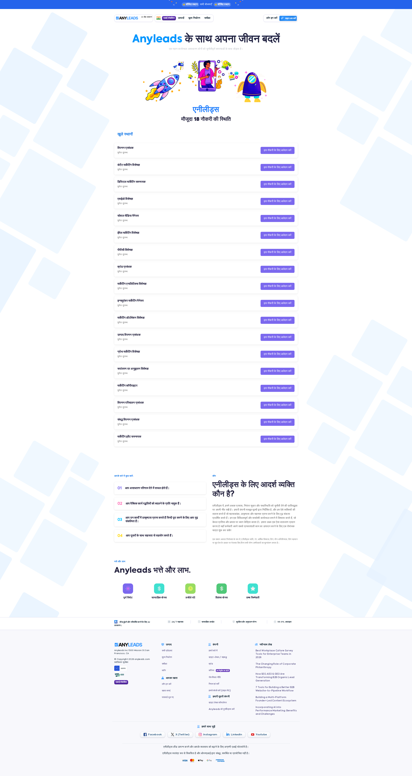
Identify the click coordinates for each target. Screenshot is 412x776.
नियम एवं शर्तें (214, 684)
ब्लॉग (164, 670)
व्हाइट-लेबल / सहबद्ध (218, 657)
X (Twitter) (182, 734)
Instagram (210, 734)
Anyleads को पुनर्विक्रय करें (221, 709)
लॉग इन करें (271, 18)
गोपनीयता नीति (215, 677)
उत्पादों (181, 18)
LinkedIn (236, 734)
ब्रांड (211, 664)
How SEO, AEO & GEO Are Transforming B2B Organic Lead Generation (275, 677)
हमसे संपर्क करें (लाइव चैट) (220, 690)
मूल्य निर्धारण (194, 18)
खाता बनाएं (166, 691)
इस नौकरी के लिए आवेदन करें (277, 150)
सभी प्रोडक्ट (167, 651)
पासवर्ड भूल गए (168, 697)
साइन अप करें (290, 18)
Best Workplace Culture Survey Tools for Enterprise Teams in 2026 (274, 654)
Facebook (155, 734)
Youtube (261, 734)
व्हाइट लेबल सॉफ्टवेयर (218, 703)
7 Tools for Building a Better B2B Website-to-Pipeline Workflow (275, 689)
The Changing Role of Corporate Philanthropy (276, 666)
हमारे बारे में (213, 651)
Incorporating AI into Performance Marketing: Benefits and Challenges (276, 710)
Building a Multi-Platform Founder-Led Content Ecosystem (276, 699)
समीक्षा (207, 18)
